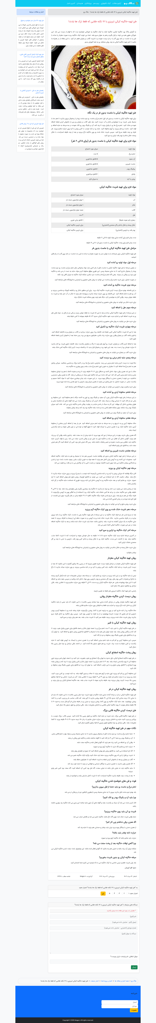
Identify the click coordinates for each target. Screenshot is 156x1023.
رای (103, 893)
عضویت (134, 1010)
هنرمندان (80, 3)
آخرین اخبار (71, 3)
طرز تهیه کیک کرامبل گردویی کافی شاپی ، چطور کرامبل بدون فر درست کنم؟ (31, 55)
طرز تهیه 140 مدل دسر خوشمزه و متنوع (32, 20)
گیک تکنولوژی (105, 3)
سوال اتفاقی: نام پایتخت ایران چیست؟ (124, 956)
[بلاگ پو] (131, 3)
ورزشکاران (88, 3)
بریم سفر (96, 3)
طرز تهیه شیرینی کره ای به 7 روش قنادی (32, 124)
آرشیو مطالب (116, 3)
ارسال (134, 967)
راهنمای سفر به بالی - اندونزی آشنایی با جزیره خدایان (32, 91)
